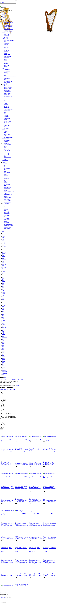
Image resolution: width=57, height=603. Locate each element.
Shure (3, 348)
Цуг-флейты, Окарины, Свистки (8, 109)
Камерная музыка (6, 47)
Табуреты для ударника (7, 219)
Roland (3, 340)
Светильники (6, 190)
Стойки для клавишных (7, 134)
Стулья (5, 135)
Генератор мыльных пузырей (8, 64)
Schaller (3, 344)
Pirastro (3, 326)
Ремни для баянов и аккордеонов (8, 24)
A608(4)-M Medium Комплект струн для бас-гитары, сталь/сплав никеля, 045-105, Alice (49, 501)
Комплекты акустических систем (8, 114)
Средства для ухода (6, 34)
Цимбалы (5, 159)
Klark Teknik (4, 305)
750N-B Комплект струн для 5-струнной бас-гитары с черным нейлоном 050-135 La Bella (21, 464)
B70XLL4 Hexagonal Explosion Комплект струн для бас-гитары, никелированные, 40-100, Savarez (49, 526)
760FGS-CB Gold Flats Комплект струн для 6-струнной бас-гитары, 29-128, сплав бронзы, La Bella (49, 476)
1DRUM (3, 231)
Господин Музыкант (5, 369)
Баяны (4, 23)
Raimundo (3, 334)
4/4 (3, 427)
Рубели (5, 180)
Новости (5, 12)
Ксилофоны (5, 182)
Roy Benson (3, 342)
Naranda (3, 318)
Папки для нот (6, 48)
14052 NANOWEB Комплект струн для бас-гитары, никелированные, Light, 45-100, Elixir (7, 439)
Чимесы (5, 185)
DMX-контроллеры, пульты (8, 189)
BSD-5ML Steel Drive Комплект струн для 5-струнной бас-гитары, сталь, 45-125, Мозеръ (21, 587)
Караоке (5, 112)
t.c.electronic (3, 356)
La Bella (3, 309)
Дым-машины (6, 63)
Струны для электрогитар (7, 88)
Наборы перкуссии (6, 178)
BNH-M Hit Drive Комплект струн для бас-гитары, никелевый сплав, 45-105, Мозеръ (35, 575)
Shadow (3, 347)
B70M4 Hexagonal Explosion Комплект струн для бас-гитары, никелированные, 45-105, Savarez (35, 526)
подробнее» (17, 385)
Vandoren (3, 359)
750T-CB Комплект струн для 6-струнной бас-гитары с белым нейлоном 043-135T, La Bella (21, 476)
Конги (4, 165)
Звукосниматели (6, 74)
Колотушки (5, 181)
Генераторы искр (6, 67)
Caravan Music (4, 260)
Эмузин (3, 374)
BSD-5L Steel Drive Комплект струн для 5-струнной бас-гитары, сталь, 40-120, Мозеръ (49, 575)
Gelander (3, 291)
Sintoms (3, 349)
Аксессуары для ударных (7, 215)
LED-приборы (6, 193)
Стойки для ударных (7, 212)
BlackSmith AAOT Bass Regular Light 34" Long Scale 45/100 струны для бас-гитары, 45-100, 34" (7, 538)
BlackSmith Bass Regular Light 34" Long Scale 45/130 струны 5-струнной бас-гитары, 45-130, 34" (49, 538)
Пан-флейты (5, 100)
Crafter (3, 269)
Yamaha (3, 365)
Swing (3, 355)
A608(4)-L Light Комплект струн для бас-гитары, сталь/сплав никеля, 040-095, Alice (35, 501)
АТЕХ (3, 368)
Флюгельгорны (6, 104)
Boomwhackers (4, 259)
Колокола (5, 147)
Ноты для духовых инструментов (8, 42)
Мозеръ (4, 409)
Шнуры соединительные (7, 56)
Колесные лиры (6, 148)
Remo (3, 336)
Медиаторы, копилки (7, 78)
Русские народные (6, 149)
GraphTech (3, 292)
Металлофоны (6, 173)
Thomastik (3, 358)
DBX (2, 274)
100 (3, 422)
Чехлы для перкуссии (7, 184)
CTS (2, 270)
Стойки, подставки (6, 35)
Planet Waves (4, 327)
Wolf (2, 364)
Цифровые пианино (6, 136)
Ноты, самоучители (5, 38)
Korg (2, 307)
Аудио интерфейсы (6, 128)
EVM (3, 284)
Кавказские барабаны (7, 211)
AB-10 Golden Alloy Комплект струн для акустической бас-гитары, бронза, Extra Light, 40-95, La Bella (6, 526)
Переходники (6, 55)
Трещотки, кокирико (7, 183)
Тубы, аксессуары (6, 107)
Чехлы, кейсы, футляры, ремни (8, 81)
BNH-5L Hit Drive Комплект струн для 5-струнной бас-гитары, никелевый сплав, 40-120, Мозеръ (49, 551)
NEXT (3, 319)
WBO (3, 362)
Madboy (3, 313)
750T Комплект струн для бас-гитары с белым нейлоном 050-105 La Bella (48, 464)
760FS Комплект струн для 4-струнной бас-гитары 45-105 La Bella (21, 488)
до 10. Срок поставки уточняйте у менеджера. (9, 417)
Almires (3, 240)
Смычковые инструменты (5, 198)
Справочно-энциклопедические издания (9, 46)
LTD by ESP (3, 312)
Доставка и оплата (4, 16)
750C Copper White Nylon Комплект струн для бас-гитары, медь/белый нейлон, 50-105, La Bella (49, 452)
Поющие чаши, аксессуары (7, 144)
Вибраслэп (5, 179)
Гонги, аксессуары (6, 217)
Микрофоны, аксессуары (5, 138)
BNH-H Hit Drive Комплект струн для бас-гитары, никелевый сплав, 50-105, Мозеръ (7, 575)
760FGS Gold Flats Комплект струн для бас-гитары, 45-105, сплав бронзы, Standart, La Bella (35, 476)
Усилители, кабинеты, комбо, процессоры (10, 76)
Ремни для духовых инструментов (8, 101)
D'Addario (3, 271)
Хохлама (3, 372)
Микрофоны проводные (7, 142)
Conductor (3, 266)
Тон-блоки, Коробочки (7, 172)
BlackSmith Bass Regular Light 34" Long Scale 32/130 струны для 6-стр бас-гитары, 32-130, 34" (35, 538)
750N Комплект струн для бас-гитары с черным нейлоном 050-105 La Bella (6, 464)
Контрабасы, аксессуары (7, 202)
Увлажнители (6, 36)
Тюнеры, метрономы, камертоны (6, 207)
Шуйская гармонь (4, 373)
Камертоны (5, 208)
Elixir (2, 279)
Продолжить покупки (8, 597)
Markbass (4, 400)
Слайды (5, 79)
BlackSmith (4, 399)
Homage (3, 295)
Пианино (5, 132)
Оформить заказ (2, 597)
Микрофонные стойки (7, 140)
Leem (3, 311)
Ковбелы (5, 169)
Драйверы (5, 120)
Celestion (3, 263)
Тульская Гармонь (4, 371)
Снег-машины (6, 62)
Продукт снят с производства (7, 413)
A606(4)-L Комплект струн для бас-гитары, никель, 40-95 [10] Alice (35, 488)
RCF (2, 335)
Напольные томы (6, 222)
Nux (2, 321)
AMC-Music (3, 242)
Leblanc (3, 310)
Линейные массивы (6, 116)
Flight (3, 288)
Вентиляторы (6, 66)
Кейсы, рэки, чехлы (6, 122)
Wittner (3, 363)
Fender (3, 285)
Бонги (4, 166)
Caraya (3, 261)
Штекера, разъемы (6, 57)
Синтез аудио (4, 370)
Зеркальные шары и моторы (8, 194)
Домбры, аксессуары (7, 145)
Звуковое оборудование (5, 111)
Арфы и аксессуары (5, 160)
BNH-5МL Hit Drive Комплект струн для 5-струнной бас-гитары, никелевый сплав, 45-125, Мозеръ (21, 563)
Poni (2, 328)
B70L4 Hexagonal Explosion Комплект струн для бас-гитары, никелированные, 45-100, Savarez (21, 526)
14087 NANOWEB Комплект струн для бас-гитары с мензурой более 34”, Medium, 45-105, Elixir (35, 439)
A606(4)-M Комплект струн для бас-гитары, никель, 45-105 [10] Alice (49, 488)
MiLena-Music (4, 316)
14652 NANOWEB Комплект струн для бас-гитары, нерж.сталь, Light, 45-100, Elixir (7, 451)
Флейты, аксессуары (6, 108)
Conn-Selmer (4, 267)
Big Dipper (3, 256)
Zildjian (3, 366)
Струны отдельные (6, 85)
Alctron (3, 235)
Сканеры (5, 195)
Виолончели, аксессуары (7, 200)
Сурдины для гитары (7, 80)
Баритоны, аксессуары (7, 92)
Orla (2, 322)
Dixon (3, 276)
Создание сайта (2, 592)
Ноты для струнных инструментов (9, 40)
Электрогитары (6, 72)
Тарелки (5, 216)
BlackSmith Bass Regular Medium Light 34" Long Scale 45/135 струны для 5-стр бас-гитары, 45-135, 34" (35, 551)
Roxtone (3, 341)
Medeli (3, 315)
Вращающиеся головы (7, 188)
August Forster (4, 248)
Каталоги (5, 206)
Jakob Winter (3, 301)
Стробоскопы (6, 196)
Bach (2, 251)
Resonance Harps (4, 337)
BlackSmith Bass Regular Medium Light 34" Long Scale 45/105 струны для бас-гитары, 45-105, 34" (21, 551)
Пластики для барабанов (7, 214)
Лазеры (5, 186)
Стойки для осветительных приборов (9, 191)
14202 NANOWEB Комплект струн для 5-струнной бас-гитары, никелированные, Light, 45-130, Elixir (49, 439)
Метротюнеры (6, 209)
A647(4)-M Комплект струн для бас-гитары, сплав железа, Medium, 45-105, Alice (49, 513)
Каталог (3, 14)
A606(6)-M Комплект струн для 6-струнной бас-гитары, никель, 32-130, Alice (21, 501)
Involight (3, 299)
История (5, 13)
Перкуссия (3, 164)
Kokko (3, 306)
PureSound (3, 332)
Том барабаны (6, 221)
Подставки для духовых (7, 89)
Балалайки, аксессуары (7, 150)
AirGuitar (3, 232)
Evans (3, 283)
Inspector (3, 298)
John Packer (3, 303)
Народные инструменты (5, 143)
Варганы (5, 152)
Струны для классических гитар (8, 87)
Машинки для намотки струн (8, 77)
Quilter (3, 333)
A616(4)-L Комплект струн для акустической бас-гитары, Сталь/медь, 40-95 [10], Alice (21, 513)
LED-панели (5, 192)
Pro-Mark (3, 329)
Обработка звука (6, 115)
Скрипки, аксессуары (7, 199)
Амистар (3, 367)
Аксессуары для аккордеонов (8, 26)
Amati (3, 241)
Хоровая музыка (6, 44)
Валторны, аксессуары (7, 94)
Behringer (3, 253)
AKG (3, 234)
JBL (2, 302)
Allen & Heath (4, 238)
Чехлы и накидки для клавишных (8, 137)
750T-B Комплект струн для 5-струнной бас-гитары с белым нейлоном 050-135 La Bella (7, 476)
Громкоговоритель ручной (7, 30)
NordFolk (3, 320)
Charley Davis (4, 264)
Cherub (3, 265)
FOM (2, 289)
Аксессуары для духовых (7, 91)
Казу (4, 97)
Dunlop (3, 278)
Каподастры (5, 75)
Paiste (3, 323)
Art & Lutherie (4, 246)
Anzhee (3, 245)
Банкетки (5, 130)
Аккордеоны (5, 21)
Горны (5, 95)
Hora (2, 296)
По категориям (6, 15)
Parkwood (3, 324)
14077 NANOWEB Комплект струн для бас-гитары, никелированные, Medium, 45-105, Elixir (21, 439)
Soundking (3, 351)
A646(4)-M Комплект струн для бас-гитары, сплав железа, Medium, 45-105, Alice (35, 513)
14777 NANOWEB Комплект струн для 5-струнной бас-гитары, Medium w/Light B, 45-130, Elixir (21, 452)
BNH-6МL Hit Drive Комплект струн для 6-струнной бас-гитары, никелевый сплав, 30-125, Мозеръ (49, 563)
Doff (2, 277)
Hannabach (3, 293)
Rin (2, 338)
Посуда (5, 58)
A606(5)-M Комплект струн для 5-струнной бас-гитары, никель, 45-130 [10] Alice (7, 501)
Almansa (3, 239)
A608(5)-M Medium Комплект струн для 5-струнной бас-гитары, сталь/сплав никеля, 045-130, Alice (7, 514)
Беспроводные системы (7, 82)
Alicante (3, 237)
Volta (2, 360)
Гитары (3, 68)
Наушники (3, 162)
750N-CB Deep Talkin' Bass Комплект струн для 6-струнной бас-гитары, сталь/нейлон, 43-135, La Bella (35, 464)
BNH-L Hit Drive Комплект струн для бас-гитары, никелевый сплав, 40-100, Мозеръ (21, 575)
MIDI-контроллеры (6, 131)
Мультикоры (5, 53)
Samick (3, 343)
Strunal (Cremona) (4, 354)
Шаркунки (5, 146)
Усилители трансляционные (8, 31)
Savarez (4, 406)
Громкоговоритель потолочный (8, 29)
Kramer (3, 308)
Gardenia (3, 290)
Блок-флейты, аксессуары (7, 93)
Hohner (3, 294)
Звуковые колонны (6, 28)
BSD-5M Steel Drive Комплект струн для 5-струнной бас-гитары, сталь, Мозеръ (7, 587)
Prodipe (3, 331)
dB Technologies (4, 273)
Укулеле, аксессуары (7, 158)
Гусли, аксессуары (6, 153)
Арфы (4, 161)
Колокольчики (6, 175)
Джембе (5, 167)
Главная (1, 389)
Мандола (5, 156)
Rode (2, 339)
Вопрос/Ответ (4, 17)
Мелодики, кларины (6, 99)
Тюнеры (5, 210)
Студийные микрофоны (7, 125)
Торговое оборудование (5, 203)
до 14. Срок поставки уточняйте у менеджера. (9, 416)
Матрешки (5, 59)
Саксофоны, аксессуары (7, 102)
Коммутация (4, 52)
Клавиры (5, 41)
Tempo (3, 357)
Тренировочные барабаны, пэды (8, 225)
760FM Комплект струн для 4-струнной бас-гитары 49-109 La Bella (7, 488)
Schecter (3, 345)
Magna (3, 314)
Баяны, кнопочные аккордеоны (8, 22)
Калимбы (5, 170)
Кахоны (5, 171)
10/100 (4, 424)
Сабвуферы (5, 119)
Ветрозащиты (6, 141)
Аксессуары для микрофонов (8, 139)
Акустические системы (7, 118)
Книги (5, 49)
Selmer (3, 346)
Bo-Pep (3, 257)
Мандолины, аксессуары (7, 157)
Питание (5, 113)
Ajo (2, 233)
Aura (2, 249)
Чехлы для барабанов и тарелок (8, 224)
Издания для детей (6, 43)
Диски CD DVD (6, 51)
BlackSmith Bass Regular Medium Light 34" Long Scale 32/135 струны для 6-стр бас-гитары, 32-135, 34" (7, 551)
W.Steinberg (3, 361)
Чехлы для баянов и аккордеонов (8, 25)
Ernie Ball (4, 405)
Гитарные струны (4, 84)
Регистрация (2, 2)
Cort (2, 268)
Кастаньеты (5, 177)
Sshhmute (3, 352)
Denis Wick (3, 275)
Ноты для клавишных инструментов (9, 39)
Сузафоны (5, 103)
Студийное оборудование (5, 124)
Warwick (4, 401)
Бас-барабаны (6, 220)
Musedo (3, 317)
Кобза (4, 155)
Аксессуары (3, 32)
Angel (3, 244)
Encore (3, 280)
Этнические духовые (7, 110)
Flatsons (3, 287)
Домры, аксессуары (6, 154)
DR (3, 410)
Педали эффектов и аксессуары (8, 83)
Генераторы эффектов (5, 61)
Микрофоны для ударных (7, 227)
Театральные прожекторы (7, 197)
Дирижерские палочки (7, 33)
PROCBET (3, 330)
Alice (3, 402)
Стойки (5, 205)
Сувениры (5, 60)
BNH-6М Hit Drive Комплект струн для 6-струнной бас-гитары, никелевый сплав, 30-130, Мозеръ (35, 563)
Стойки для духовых (7, 90)
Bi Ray (3, 254)
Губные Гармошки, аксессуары (8, 96)
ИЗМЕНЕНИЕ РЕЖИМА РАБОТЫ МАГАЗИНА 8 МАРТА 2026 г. (13, 379)
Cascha (3, 262)
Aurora (3, 250)
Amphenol (3, 243)
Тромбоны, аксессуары (7, 105)
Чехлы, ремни (6, 37)
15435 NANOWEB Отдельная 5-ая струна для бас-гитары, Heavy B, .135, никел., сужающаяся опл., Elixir (35, 452)
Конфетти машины (6, 65)
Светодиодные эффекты (7, 187)
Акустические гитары (7, 69)
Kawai (3, 304)
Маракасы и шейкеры (7, 168)
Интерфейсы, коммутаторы (7, 121)
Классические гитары (7, 71)
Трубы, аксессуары (6, 106)
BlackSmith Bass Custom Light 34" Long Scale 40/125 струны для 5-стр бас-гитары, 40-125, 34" (21, 538)
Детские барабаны (6, 226)
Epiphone (3, 281)
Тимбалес (5, 223)
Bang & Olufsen (4, 252)
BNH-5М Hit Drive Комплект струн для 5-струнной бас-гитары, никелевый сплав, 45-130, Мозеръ (7, 563)
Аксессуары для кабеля (7, 54)
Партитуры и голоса (6, 50)
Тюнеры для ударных (7, 228)
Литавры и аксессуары (7, 213)
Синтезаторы (5, 133)
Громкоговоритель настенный (8, 27)
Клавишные (3, 129)
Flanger (3, 286)
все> (5, 377)
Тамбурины (5, 174)
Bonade (3, 258)
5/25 (3, 423)
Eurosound (3, 282)
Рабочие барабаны (6, 218)
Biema (3, 255)
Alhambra (3, 236)
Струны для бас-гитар (7, 86)
